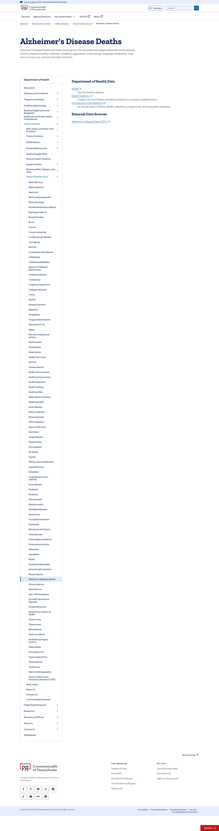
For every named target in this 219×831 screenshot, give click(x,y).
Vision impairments (38, 657)
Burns (31, 222)
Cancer (32, 227)
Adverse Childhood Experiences (38, 268)
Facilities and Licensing (35, 105)
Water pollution (36, 187)
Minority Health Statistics (38, 158)
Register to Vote (119, 768)
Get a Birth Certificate (121, 778)
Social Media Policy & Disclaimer (185, 812)
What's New (32, 684)
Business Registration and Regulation (36, 111)
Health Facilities (34, 164)
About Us (30, 689)
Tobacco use (35, 624)
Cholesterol (34, 279)
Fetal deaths (35, 347)
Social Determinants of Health (40, 613)
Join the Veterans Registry (123, 783)
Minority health (36, 504)
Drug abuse (34, 314)
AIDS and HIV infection (39, 397)
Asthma (32, 362)
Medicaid (33, 489)
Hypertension (35, 441)
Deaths (32, 299)
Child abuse (34, 257)
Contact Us (31, 694)
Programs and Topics (34, 99)
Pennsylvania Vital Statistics (89, 103)
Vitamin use (34, 667)
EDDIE (77, 88)
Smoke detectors (37, 606)
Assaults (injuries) (37, 304)
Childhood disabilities (39, 262)
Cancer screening (37, 232)
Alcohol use (34, 514)
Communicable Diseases (38, 699)
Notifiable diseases (38, 509)
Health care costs (37, 357)
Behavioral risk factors (39, 529)
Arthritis (32, 247)
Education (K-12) (37, 324)
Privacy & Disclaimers (159, 810)
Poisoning (33, 549)
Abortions (33, 192)
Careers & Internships (167, 768)
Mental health (35, 499)
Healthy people (36, 402)
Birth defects (35, 629)
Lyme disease (35, 484)
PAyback (115, 788)
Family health (35, 342)
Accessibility (143, 810)
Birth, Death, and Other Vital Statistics (39, 130)
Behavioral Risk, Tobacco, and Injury (40, 170)
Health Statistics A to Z (37, 176)
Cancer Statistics (34, 136)
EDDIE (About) (33, 142)
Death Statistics (82, 95)
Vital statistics (35, 661)
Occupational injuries (39, 519)
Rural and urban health (39, 564)
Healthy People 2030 (36, 154)
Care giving (34, 242)
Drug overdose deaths (40, 319)
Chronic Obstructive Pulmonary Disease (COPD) (42, 678)
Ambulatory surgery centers (38, 640)
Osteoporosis (35, 534)
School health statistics (40, 569)
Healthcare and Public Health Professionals (38, 118)
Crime (32, 294)
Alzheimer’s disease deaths (42, 579)
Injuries (32, 456)
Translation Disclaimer (178, 810)
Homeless (34, 431)
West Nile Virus (36, 182)
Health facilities (36, 387)
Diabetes (33, 309)
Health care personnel (39, 377)
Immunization (35, 447)
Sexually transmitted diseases (39, 600)
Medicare (33, 494)
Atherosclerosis (36, 417)
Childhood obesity (38, 274)
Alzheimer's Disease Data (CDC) (91, 121)
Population (34, 554)
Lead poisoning (36, 466)
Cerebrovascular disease (41, 252)
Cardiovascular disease (40, 237)
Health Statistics (32, 124)
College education (38, 289)
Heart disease (35, 407)
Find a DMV (116, 773)
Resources (29, 711)
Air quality (33, 451)
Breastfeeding (36, 217)
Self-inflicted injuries (39, 594)
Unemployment (36, 651)
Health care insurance (39, 372)
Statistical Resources (36, 148)
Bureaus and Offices (34, 717)
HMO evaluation (36, 421)
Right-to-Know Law (166, 778)
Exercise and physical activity (39, 335)
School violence (36, 584)
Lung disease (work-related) (39, 478)
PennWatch (162, 773)
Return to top (188, 755)
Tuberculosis (35, 647)
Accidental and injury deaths (42, 207)
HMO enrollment (37, 412)
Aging (31, 329)
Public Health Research (35, 705)
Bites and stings (36, 202)
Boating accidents (38, 212)
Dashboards (30, 735)
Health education (37, 382)
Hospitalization (36, 437)
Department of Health (36, 79)
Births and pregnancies (40, 197)
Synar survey (35, 619)
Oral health (34, 524)
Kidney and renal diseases (41, 461)
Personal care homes (39, 544)
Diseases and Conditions (36, 93)
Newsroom (29, 87)
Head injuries (35, 352)
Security (193, 810)
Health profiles (36, 392)
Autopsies (34, 471)
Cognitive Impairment (39, 284)
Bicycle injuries (36, 574)
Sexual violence (36, 367)
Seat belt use (35, 589)
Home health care (37, 427)
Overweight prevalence (40, 539)
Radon (32, 559)
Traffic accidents (37, 634)
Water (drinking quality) (40, 671)
